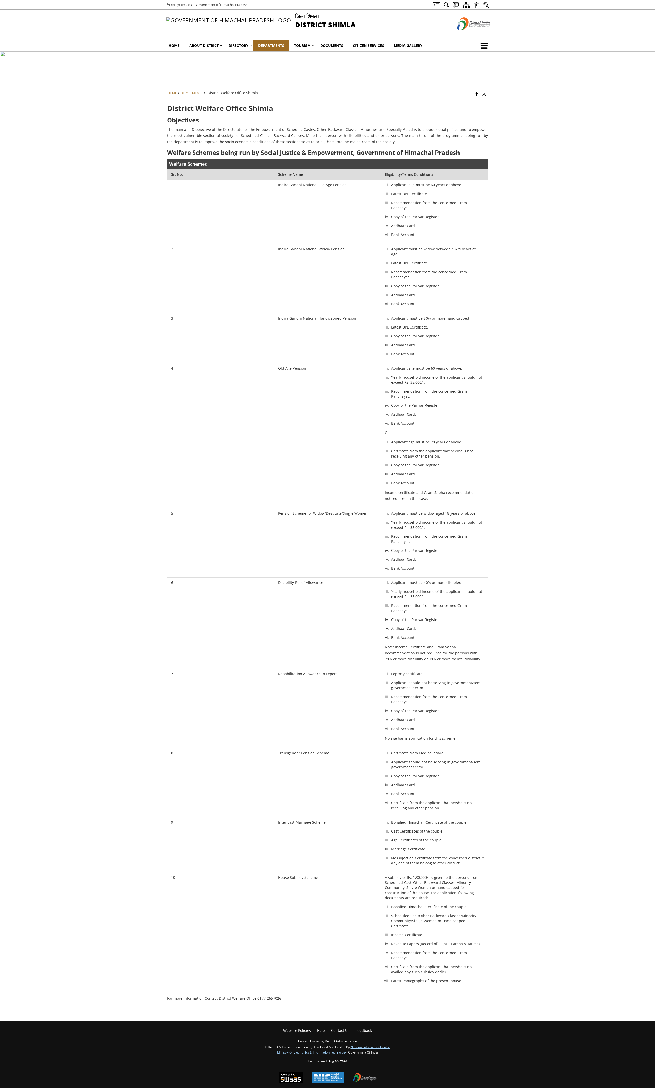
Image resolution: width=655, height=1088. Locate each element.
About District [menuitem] (204, 45)
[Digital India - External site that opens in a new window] (467, 34)
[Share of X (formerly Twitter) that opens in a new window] (484, 93)
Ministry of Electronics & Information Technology (312, 1052)
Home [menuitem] (174, 45)
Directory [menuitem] (238, 45)
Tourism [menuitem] (302, 45)
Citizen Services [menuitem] (368, 45)
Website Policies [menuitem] (297, 1030)
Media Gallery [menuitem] (408, 45)
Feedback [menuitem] (364, 1030)
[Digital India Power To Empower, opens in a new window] (364, 1078)
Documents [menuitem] (331, 45)
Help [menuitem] (321, 1030)
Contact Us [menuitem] (340, 1030)
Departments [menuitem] (271, 45)
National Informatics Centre (370, 1047)
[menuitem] (436, 4)
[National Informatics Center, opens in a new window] (328, 1078)
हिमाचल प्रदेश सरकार (179, 4)
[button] (485, 45)
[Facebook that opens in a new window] (477, 93)
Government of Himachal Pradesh (222, 4)
